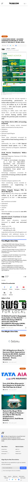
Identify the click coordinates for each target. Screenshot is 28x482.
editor (8, 48)
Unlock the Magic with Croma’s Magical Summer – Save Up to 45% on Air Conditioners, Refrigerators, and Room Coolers (14, 415)
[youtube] (23, 288)
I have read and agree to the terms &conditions (11, 470)
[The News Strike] (14, 4)
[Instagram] (17, 288)
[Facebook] (24, 276)
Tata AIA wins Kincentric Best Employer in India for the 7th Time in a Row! (13, 385)
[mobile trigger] (2, 3)
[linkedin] (4, 293)
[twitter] (26, 276)
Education (22, 301)
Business (5, 36)
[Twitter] (11, 288)
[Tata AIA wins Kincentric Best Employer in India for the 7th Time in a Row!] (14, 374)
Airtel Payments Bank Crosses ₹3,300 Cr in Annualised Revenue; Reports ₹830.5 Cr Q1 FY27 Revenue (13, 251)
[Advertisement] (14, 20)
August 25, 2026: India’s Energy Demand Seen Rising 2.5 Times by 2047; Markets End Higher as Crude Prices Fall (13, 245)
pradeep (7, 276)
